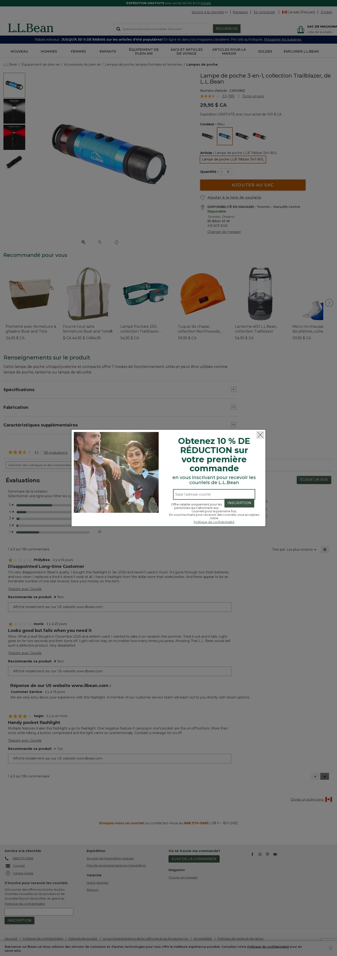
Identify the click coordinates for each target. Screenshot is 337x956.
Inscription (239, 503)
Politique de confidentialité (214, 522)
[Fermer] (260, 435)
